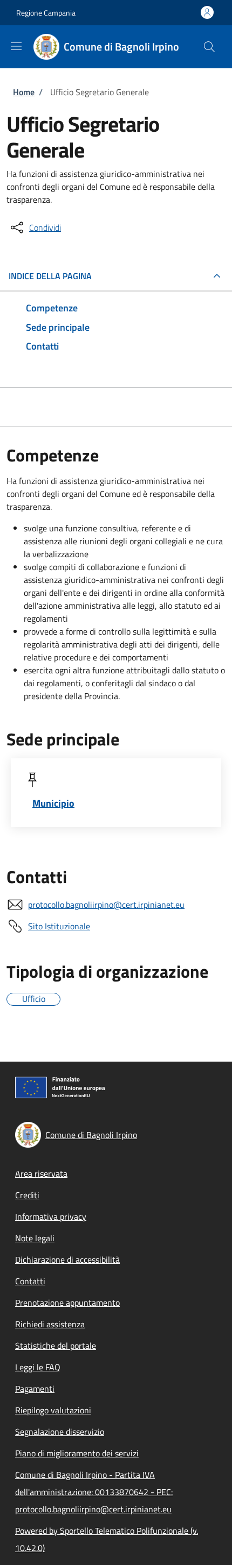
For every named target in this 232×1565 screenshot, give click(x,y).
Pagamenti (34, 1388)
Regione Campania (46, 12)
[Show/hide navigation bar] (16, 46)
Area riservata (41, 1173)
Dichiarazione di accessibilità (67, 1259)
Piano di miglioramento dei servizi (77, 1453)
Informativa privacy (50, 1216)
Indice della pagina (50, 275)
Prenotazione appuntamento (67, 1302)
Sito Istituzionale (59, 926)
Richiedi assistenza (50, 1324)
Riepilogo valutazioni (53, 1410)
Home (24, 92)
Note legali (34, 1238)
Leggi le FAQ (37, 1367)
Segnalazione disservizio (59, 1431)
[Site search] (209, 46)
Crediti (27, 1195)
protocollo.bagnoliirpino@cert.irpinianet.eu (106, 904)
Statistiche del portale (55, 1345)
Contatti (30, 1281)
